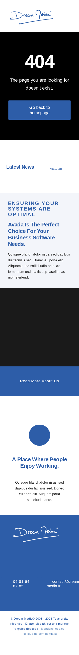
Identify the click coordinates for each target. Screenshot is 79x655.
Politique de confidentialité (39, 633)
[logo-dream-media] (30, 9)
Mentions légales (52, 628)
